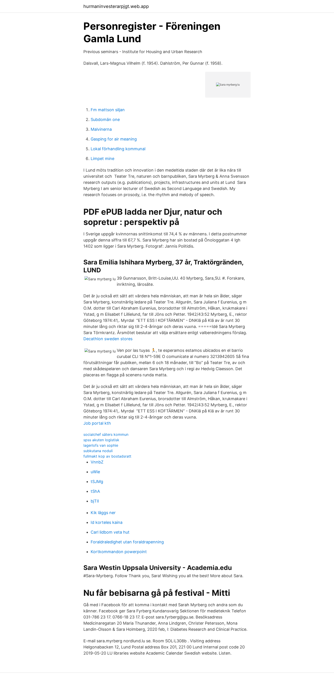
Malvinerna (101, 129)
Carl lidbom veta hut (110, 532)
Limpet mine (102, 158)
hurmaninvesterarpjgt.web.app (116, 6)
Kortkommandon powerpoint (119, 551)
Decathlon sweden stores (107, 338)
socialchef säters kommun (105, 434)
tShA (95, 491)
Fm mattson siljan (108, 109)
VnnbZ (97, 462)
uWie (95, 471)
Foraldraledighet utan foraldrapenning (127, 542)
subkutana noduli (98, 450)
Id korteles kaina (106, 522)
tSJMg (97, 481)
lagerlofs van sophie (100, 445)
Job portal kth (97, 423)
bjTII (95, 501)
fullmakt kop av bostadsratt (107, 456)
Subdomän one (105, 119)
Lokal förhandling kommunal (118, 148)
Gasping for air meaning (114, 139)
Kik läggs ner (103, 512)
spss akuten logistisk (101, 440)
